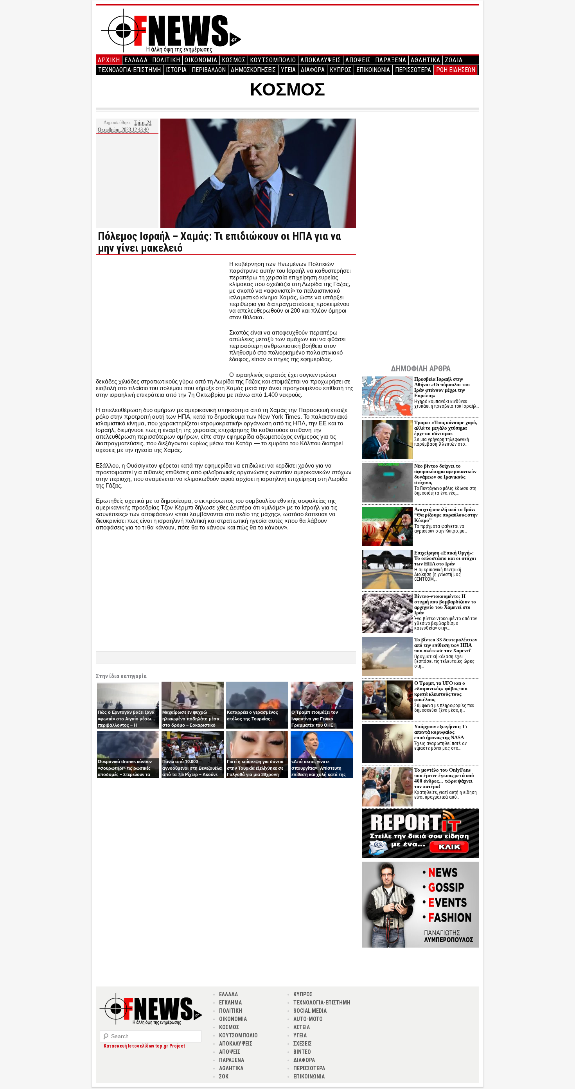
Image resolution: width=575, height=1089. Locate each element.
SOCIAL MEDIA (310, 1011)
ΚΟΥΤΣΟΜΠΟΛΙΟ (273, 60)
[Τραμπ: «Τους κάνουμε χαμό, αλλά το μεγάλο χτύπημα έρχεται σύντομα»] (387, 440)
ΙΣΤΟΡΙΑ (176, 70)
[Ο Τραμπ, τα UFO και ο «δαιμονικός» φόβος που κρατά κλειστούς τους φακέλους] (387, 701)
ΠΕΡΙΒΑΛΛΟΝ (209, 70)
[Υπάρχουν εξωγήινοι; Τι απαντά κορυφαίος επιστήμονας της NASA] (387, 744)
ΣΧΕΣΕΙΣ (302, 1043)
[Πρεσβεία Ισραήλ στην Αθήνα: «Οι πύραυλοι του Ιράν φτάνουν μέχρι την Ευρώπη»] (387, 397)
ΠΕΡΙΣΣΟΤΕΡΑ (413, 70)
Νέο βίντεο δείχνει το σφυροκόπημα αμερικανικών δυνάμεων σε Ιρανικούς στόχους (445, 474)
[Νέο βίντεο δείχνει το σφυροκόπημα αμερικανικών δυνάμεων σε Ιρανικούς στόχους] (387, 483)
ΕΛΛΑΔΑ (136, 60)
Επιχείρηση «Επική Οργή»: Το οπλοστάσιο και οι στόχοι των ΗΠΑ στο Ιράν (445, 558)
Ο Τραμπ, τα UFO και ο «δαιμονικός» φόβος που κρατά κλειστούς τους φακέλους (440, 691)
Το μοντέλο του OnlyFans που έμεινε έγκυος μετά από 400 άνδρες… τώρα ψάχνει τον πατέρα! (444, 778)
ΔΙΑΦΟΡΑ (313, 70)
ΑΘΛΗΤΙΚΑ (425, 60)
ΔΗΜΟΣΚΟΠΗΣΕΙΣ (253, 70)
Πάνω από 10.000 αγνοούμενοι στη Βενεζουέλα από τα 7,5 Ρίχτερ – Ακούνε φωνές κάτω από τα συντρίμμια (192, 774)
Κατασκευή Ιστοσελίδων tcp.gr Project (144, 1046)
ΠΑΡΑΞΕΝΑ (390, 60)
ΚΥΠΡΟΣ (340, 70)
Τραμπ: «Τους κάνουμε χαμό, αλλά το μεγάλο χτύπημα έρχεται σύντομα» (445, 427)
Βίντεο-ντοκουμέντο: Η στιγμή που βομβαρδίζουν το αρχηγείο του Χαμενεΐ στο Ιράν (445, 604)
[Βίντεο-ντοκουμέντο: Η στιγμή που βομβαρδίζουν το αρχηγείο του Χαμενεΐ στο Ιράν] (387, 614)
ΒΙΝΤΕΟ (302, 1052)
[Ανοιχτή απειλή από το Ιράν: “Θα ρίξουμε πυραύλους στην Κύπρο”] (387, 527)
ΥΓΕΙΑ (288, 70)
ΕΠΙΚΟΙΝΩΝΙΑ (373, 70)
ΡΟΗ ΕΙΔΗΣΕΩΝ (455, 70)
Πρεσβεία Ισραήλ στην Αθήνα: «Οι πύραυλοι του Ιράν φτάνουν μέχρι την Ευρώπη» (442, 387)
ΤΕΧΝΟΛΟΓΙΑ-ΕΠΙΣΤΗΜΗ (129, 70)
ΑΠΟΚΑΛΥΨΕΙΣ (320, 60)
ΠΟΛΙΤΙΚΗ (166, 60)
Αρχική (109, 60)
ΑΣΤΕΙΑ (301, 1027)
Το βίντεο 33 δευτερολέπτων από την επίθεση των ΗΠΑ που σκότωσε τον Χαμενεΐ (445, 645)
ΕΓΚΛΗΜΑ (230, 1002)
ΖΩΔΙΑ (454, 60)
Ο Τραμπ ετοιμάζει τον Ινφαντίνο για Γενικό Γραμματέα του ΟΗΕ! (314, 718)
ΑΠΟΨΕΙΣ (358, 60)
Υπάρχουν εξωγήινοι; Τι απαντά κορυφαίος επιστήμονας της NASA (440, 732)
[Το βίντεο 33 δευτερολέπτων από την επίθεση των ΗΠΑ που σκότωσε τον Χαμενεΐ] (387, 657)
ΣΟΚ (223, 1076)
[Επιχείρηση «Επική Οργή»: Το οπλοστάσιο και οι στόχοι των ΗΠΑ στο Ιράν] (387, 570)
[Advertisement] (161, 315)
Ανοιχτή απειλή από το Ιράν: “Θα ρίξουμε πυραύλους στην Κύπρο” (446, 514)
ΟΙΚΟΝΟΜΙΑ (201, 60)
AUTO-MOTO (308, 1019)
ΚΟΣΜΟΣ (234, 60)
